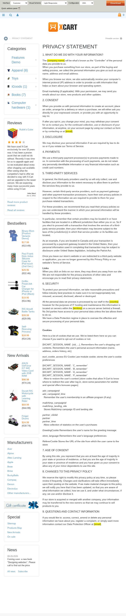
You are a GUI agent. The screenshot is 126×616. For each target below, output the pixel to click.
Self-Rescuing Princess (27, 329)
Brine (10, 471)
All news (11, 571)
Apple (10, 462)
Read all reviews (15, 210)
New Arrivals (13, 532)
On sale (11, 536)
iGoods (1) (19, 86)
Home (6, 38)
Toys (15, 78)
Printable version (112, 38)
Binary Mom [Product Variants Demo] (28, 235)
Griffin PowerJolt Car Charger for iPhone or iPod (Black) (28, 287)
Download (115, 3)
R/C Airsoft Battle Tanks (28, 310)
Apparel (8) (20, 70)
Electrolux (12, 488)
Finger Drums (25, 417)
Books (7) (19, 94)
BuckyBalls (13, 475)
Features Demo (18, 60)
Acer (9, 449)
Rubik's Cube (26, 129)
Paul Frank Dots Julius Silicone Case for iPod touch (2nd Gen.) (27, 260)
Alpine (10, 453)
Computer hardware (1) (21, 105)
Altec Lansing (14, 457)
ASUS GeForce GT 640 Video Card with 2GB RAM (27, 369)
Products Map (14, 528)
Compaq (11, 479)
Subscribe (23, 571)
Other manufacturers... (19, 493)
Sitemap (11, 523)
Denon (10, 484)
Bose (10, 466)
